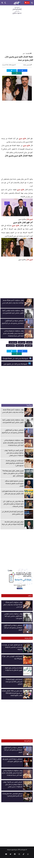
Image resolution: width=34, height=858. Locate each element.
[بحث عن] (2, 3)
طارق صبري (22, 138)
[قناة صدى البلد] (17, 2)
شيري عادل (29, 219)
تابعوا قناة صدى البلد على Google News (15, 358)
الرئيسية (28, 53)
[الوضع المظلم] (5, 3)
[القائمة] (32, 3)
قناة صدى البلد (10, 345)
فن (23, 53)
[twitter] (12, 70)
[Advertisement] (17, 34)
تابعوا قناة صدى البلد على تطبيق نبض (15, 364)
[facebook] (22, 70)
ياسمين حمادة (26, 65)
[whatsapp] (17, 73)
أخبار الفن (29, 342)
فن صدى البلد (19, 345)
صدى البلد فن (13, 342)
